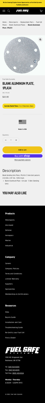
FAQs (7, 312)
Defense (8, 230)
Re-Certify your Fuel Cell (14, 332)
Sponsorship (10, 289)
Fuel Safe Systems (8, 79)
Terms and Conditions (13, 274)
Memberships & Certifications (16, 294)
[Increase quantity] (16, 140)
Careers (8, 263)
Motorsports (13, 22)
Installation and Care (13, 322)
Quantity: (5, 135)
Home (4, 22)
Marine (8, 240)
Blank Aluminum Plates (17, 25)
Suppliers (9, 284)
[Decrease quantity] (6, 140)
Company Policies (12, 268)
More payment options (22, 160)
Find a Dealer (10, 338)
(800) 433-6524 (18, 373)
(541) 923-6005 (13, 367)
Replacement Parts (27, 22)
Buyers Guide (10, 317)
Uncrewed (9, 225)
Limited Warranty (12, 279)
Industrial (9, 245)
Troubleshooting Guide (14, 327)
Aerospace (9, 235)
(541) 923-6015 (14, 370)
